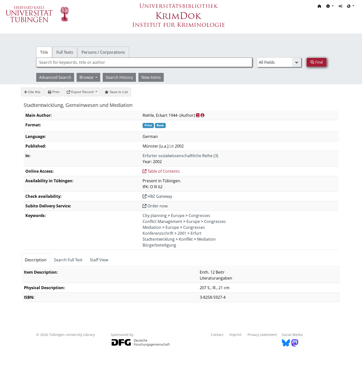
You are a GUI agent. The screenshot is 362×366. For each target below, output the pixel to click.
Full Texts (64, 52)
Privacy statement (262, 334)
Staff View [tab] (99, 260)
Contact (217, 334)
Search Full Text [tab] (68, 260)
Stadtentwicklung (159, 239)
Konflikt (186, 239)
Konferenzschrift (158, 233)
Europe (177, 215)
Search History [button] (119, 77)
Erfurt (196, 233)
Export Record (82, 92)
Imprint (235, 334)
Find (318, 62)
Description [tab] (36, 260)
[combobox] (144, 62)
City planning (155, 215)
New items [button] (151, 77)
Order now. (157, 206)
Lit (171, 146)
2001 (182, 233)
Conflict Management (162, 221)
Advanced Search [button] (55, 77)
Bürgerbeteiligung (159, 245)
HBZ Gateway (159, 196)
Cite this (33, 92)
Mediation (152, 227)
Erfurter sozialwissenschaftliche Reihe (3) (180, 155)
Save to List (118, 92)
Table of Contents (163, 171)
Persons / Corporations (103, 52)
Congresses (199, 215)
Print (55, 92)
